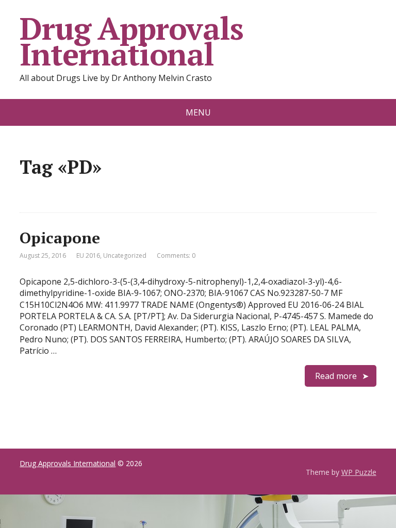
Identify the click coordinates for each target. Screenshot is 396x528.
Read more (336, 376)
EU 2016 (88, 255)
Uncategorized (124, 255)
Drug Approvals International (131, 41)
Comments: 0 (176, 255)
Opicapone (60, 237)
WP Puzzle (358, 472)
